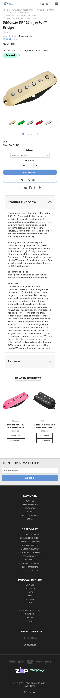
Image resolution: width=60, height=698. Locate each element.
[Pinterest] (39, 187)
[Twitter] (35, 187)
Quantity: (30, 160)
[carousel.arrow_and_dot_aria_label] (28, 134)
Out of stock (44, 440)
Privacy (30, 512)
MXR (30, 596)
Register (35, 515)
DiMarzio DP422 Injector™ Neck (15, 426)
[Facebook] (21, 187)
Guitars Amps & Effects (30, 538)
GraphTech (30, 614)
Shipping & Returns (30, 504)
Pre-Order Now (16, 440)
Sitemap (30, 519)
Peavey (30, 617)
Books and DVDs (30, 560)
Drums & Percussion (30, 549)
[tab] (30, 202)
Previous (5, 123)
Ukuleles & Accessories (30, 563)
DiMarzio (30, 585)
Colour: (30, 150)
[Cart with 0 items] (50, 3)
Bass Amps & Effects (30, 545)
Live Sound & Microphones (30, 552)
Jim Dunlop (30, 588)
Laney (30, 606)
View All (30, 621)
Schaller (30, 599)
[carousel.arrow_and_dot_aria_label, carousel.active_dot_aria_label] (23, 134)
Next (55, 123)
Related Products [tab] (28, 378)
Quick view (15, 435)
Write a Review (10, 39)
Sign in (24, 515)
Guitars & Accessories (30, 534)
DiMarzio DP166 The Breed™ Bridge (44, 426)
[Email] (25, 187)
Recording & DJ (30, 556)
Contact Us (30, 508)
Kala (30, 603)
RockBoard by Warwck (30, 610)
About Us (30, 501)
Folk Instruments (30, 567)
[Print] (30, 187)
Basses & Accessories (30, 541)
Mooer (30, 592)
